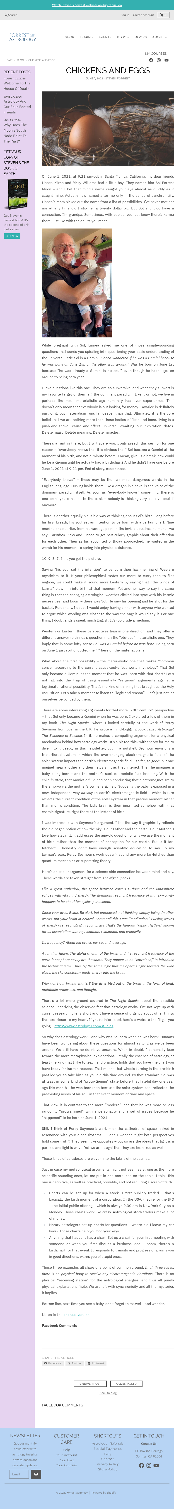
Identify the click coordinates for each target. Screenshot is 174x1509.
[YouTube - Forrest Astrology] (156, 1465)
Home (8, 60)
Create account (143, 15)
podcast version (76, 1314)
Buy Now (12, 236)
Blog (20, 60)
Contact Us (149, 1444)
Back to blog (108, 1393)
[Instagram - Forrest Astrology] (149, 1465)
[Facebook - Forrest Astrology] (141, 1465)
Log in (125, 15)
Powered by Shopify (104, 1492)
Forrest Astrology (77, 1492)
